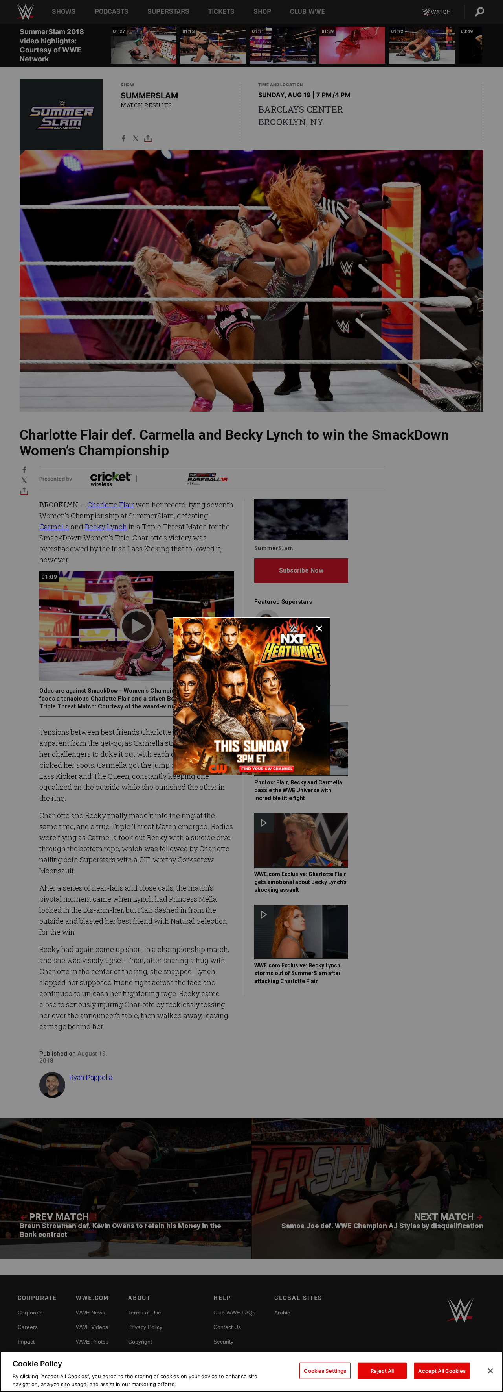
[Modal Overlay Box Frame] (251, 696)
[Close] (490, 1370)
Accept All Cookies (441, 1371)
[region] (251, 1371)
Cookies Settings (325, 1371)
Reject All (382, 1371)
